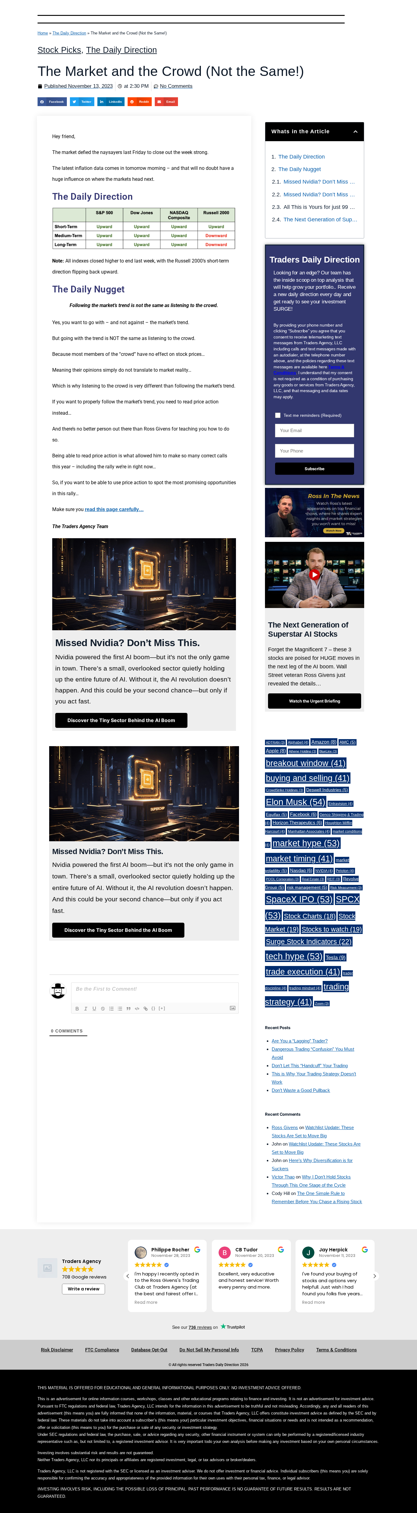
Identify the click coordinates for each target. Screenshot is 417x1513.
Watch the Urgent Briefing (314, 701)
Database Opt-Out (149, 1350)
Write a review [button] (84, 1289)
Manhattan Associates (309, 831)
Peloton (345, 871)
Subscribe (315, 468)
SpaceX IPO (299, 899)
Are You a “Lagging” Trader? (300, 1040)
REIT (333, 879)
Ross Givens (285, 1127)
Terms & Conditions (336, 1350)
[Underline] (94, 1008)
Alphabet (298, 742)
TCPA (257, 1350)
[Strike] (103, 1008)
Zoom (322, 1003)
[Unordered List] (120, 1008)
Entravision (340, 804)
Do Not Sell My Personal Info (209, 1350)
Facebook (303, 814)
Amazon (323, 742)
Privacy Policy (289, 1350)
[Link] (145, 1008)
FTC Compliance (102, 1350)
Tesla (336, 957)
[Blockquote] (128, 1008)
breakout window (306, 763)
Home (43, 33)
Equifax (276, 814)
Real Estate (313, 879)
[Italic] (86, 1008)
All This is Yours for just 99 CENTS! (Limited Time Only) (321, 207)
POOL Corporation (282, 879)
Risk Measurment (346, 887)
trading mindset (305, 988)
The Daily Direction (69, 33)
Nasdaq (301, 870)
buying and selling (308, 778)
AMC (347, 742)
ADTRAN (275, 742)
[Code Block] (137, 1008)
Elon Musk (295, 802)
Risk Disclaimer (57, 1350)
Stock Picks (59, 50)
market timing (299, 858)
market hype (306, 843)
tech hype (294, 956)
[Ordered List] (111, 1008)
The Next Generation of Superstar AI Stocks (321, 219)
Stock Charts (309, 916)
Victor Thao (283, 1176)
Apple (276, 750)
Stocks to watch (332, 929)
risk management (307, 887)
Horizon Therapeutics (297, 822)
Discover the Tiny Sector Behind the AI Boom (121, 720)
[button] (52, 101)
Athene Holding (302, 751)
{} (153, 1008)
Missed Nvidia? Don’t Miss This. (321, 182)
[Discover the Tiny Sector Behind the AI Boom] (118, 936)
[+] (162, 1008)
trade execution (303, 971)
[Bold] (77, 1008)
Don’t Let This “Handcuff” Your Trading (310, 1065)
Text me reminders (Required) (313, 415)
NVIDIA (324, 871)
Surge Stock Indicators (309, 942)
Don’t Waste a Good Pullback (301, 1090)
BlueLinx (328, 751)
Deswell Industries (327, 790)
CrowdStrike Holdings (284, 790)
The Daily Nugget (299, 169)
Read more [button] (146, 1302)
